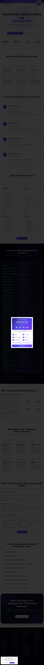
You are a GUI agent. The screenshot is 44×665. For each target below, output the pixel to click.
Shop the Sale (22, 345)
